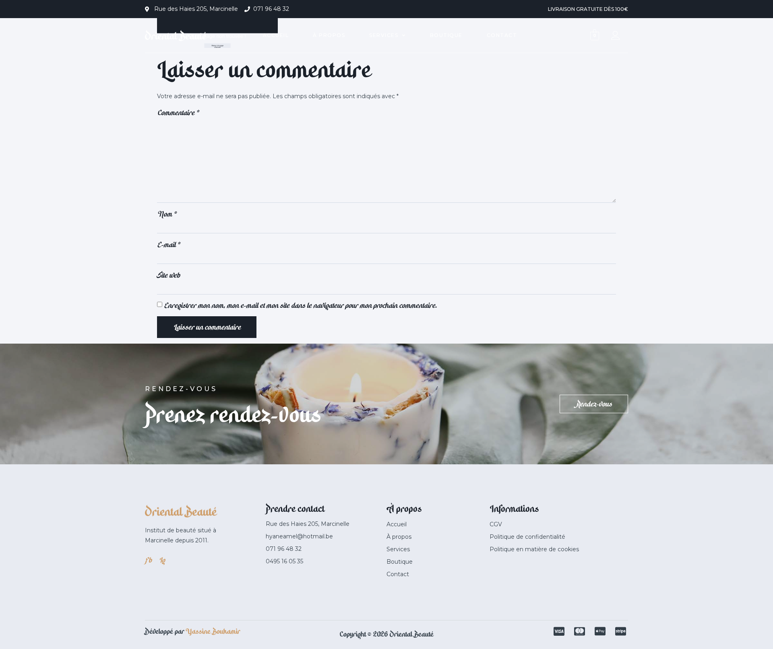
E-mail (168, 244)
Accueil (276, 35)
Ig (162, 560)
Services (383, 35)
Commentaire (178, 112)
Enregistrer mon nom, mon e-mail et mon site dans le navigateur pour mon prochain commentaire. (300, 305)
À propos (329, 35)
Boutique (446, 35)
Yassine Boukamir (213, 631)
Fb (148, 560)
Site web (168, 275)
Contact (502, 35)
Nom (166, 214)
